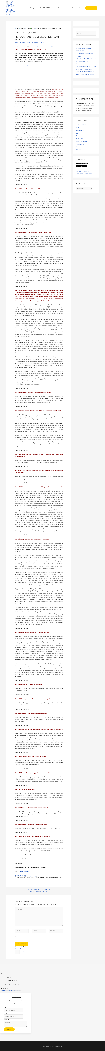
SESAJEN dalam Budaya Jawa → (39, 891)
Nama (6, 1007)
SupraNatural (80, 144)
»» (92, 110)
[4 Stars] (32, 29)
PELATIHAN (79, 138)
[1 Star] (17, 29)
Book (66, 8)
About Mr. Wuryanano (31, 8)
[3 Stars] (27, 29)
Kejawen (78, 133)
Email (6, 1013)
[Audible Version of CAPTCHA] (19, 949)
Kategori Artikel (76, 8)
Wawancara (79, 147)
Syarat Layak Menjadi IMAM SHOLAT (39, 889)
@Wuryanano (24, 871)
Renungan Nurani (32, 42)
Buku (77, 127)
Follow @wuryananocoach (84, 174)
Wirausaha (79, 150)
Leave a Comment (20, 42)
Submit (9, 1029)
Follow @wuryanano (82, 171)
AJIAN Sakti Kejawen (82, 125)
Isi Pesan (7, 1019)
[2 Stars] (22, 29)
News (77, 136)
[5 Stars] (38, 29)
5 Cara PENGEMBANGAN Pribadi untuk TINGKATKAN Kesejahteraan (86, 61)
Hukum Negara (80, 130)
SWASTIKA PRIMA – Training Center (51, 8)
